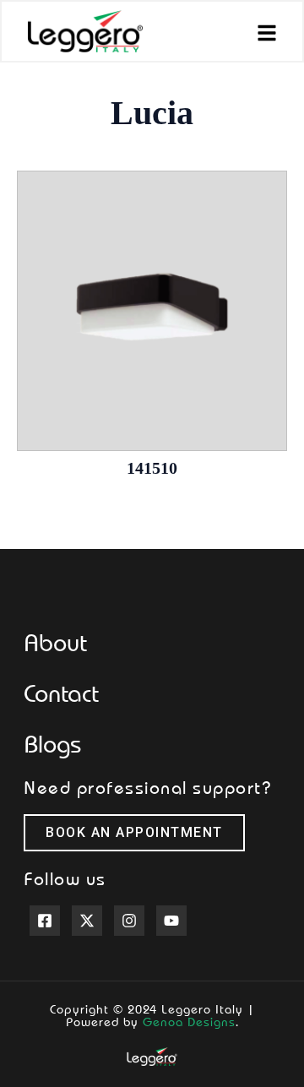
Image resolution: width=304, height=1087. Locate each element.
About (55, 641)
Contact (61, 692)
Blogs (52, 743)
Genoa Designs (189, 1021)
